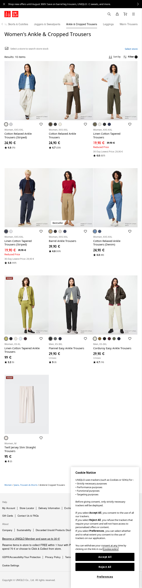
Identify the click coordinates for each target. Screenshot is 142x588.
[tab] (47, 24)
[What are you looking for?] (109, 14)
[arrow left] (4, 24)
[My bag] (125, 14)
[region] (105, 527)
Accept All (105, 557)
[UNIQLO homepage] (11, 14)
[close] (4, 4)
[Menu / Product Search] (133, 14)
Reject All (105, 567)
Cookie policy (110, 549)
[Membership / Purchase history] (117, 14)
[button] (26, 90)
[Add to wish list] (41, 124)
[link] (75, 4)
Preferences (105, 576)
